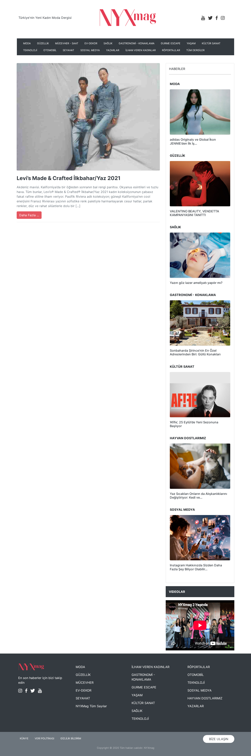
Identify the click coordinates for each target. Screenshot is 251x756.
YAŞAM (191, 43)
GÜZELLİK (43, 43)
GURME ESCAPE (170, 43)
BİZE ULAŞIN (218, 739)
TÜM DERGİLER (195, 50)
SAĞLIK (108, 43)
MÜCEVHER (85, 682)
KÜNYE (24, 738)
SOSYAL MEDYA (90, 50)
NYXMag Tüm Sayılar (91, 706)
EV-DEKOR (91, 43)
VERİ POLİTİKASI (44, 738)
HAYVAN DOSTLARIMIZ (204, 698)
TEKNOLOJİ (30, 50)
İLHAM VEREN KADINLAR (141, 50)
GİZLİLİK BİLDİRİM (70, 738)
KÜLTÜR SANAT (211, 43)
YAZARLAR (112, 50)
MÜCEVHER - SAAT (66, 43)
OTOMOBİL (49, 50)
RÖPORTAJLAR (171, 50)
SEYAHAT (68, 50)
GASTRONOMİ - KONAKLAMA (137, 43)
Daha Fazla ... (29, 215)
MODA (27, 43)
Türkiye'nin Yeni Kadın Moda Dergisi (45, 18)
